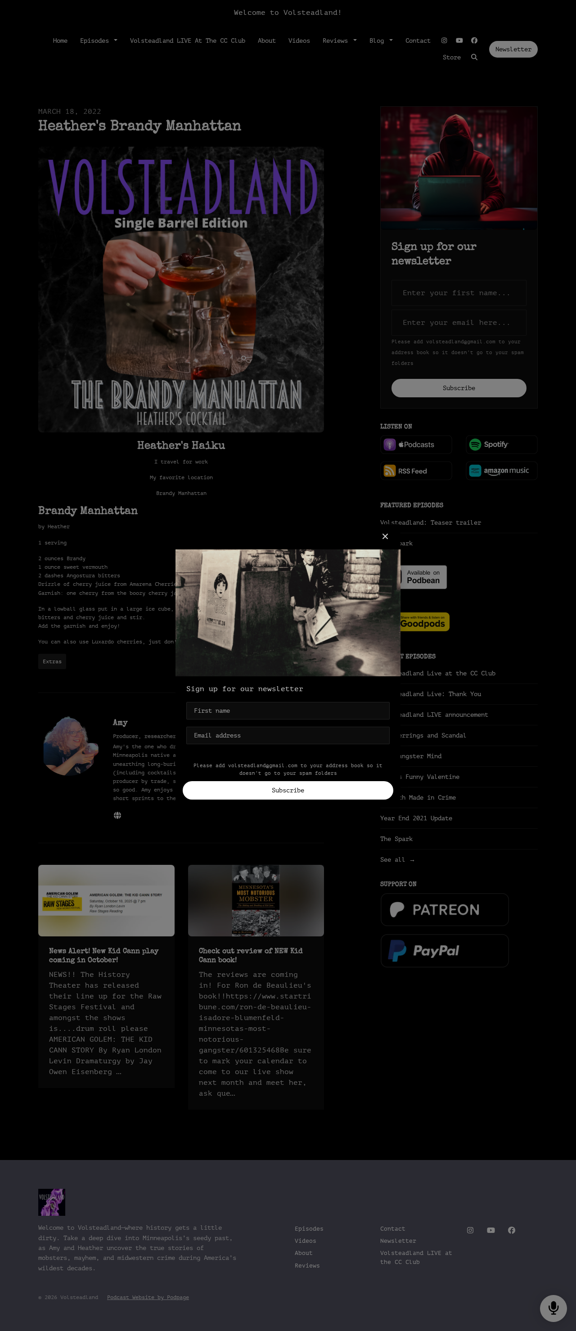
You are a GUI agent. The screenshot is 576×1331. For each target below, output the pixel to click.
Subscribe (288, 790)
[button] (385, 536)
